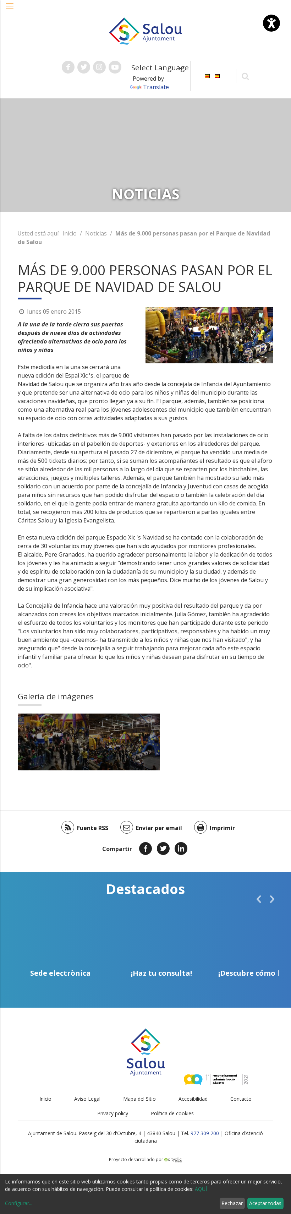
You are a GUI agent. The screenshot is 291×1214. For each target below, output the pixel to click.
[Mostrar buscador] (245, 76)
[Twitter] (163, 848)
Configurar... (18, 1203)
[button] (10, 9)
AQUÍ (201, 1189)
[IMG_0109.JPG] (124, 742)
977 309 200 (205, 1133)
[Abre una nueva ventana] (68, 67)
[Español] (217, 75)
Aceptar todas (265, 1203)
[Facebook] (145, 848)
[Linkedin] (181, 848)
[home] (145, 30)
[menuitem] (207, 75)
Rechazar (232, 1203)
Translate (156, 87)
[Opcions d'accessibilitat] (271, 23)
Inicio (69, 233)
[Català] (207, 75)
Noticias (96, 233)
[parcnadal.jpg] (53, 742)
